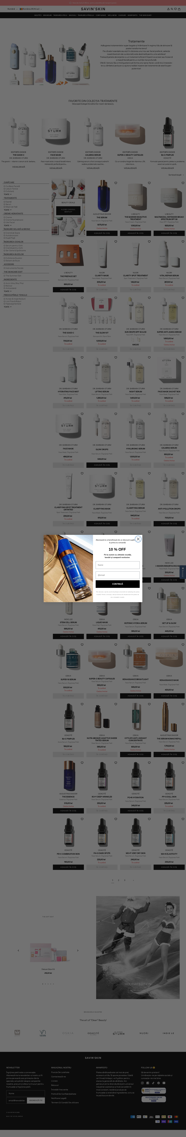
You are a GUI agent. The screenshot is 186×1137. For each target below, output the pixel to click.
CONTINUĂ (117, 584)
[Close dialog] (138, 539)
